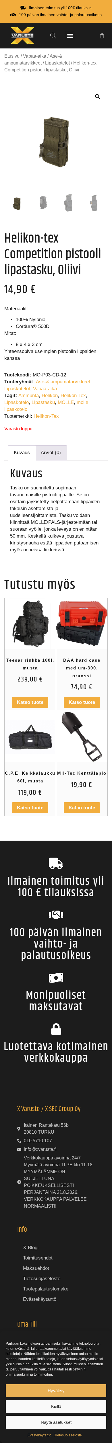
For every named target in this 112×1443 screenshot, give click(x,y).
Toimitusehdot (38, 1258)
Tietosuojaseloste (68, 1435)
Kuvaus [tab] (22, 452)
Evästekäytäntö (39, 1435)
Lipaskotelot (57, 62)
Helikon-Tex (73, 395)
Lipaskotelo (16, 402)
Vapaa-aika (34, 56)
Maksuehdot (36, 1268)
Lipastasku (43, 402)
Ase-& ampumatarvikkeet (63, 381)
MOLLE (66, 402)
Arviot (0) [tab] (51, 452)
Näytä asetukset (56, 1422)
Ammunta (28, 395)
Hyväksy (56, 1390)
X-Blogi (30, 1247)
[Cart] (102, 35)
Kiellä (56, 1406)
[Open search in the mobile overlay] (53, 35)
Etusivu (12, 56)
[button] (70, 35)
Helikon (50, 395)
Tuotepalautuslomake (45, 1289)
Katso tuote (30, 702)
